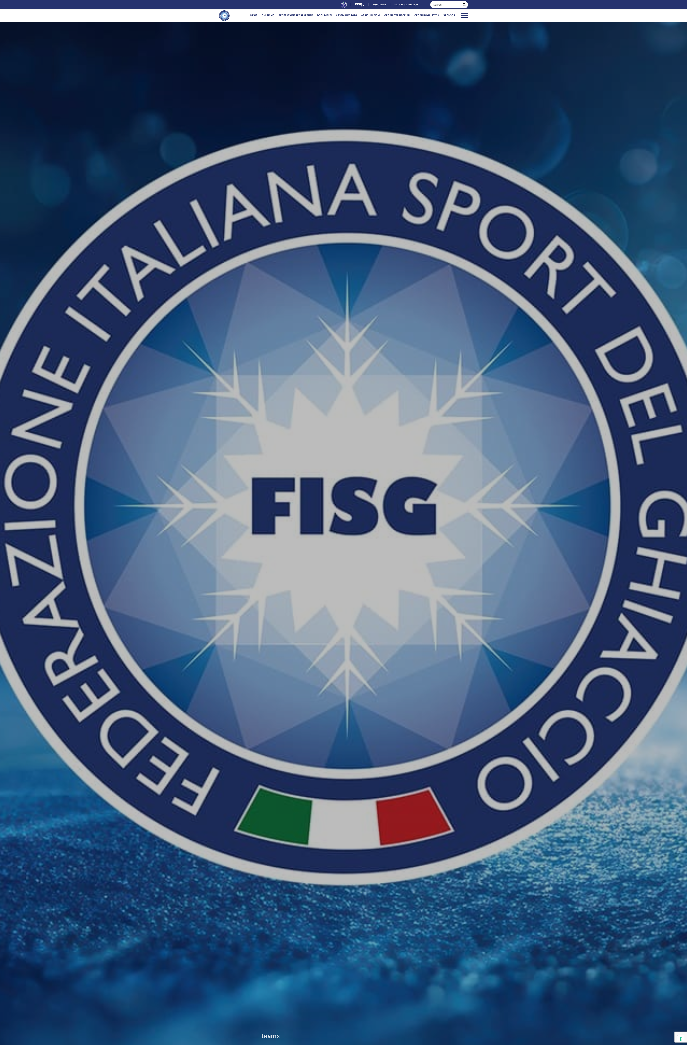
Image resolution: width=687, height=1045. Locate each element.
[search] (464, 4)
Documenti (324, 15)
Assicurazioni (370, 15)
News (253, 15)
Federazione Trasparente (296, 15)
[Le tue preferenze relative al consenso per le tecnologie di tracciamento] (680, 1038)
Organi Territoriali (397, 15)
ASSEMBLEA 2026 (346, 15)
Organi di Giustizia (426, 15)
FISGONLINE (379, 4)
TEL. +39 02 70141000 (406, 4)
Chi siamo (268, 15)
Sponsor (449, 15)
